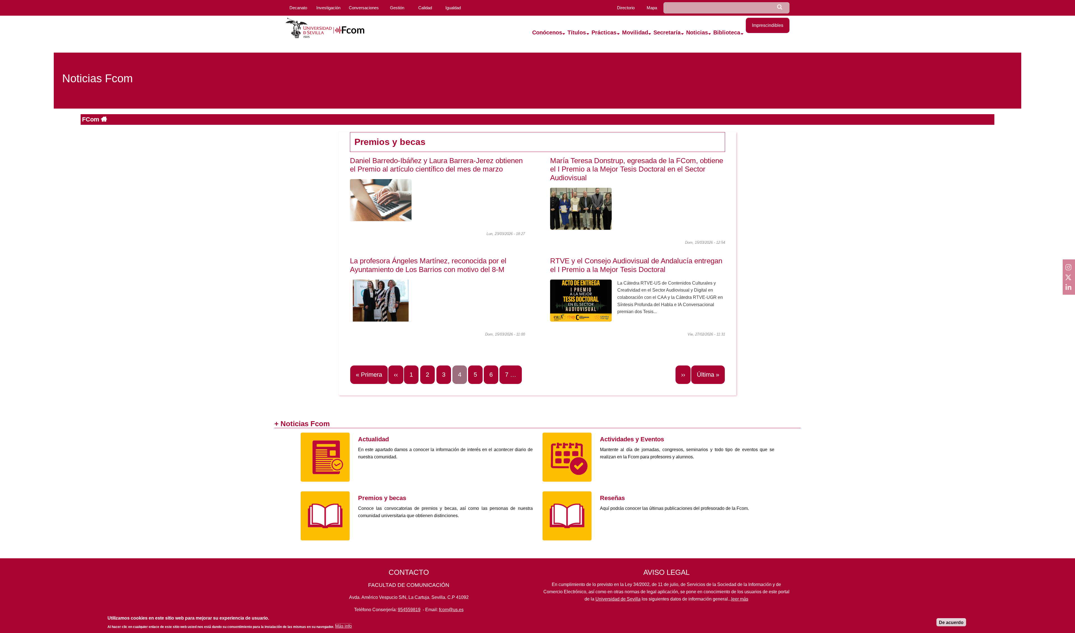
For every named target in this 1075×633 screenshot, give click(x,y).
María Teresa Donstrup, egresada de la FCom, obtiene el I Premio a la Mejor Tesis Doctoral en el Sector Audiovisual (636, 169)
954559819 (409, 609)
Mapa (652, 7)
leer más (739, 599)
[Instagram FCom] (1068, 267)
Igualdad (453, 7)
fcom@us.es (451, 609)
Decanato (298, 7)
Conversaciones (364, 7)
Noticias (697, 32)
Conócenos (547, 32)
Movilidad (635, 32)
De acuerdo (951, 622)
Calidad (425, 7)
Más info (343, 626)
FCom (91, 119)
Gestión (397, 7)
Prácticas (604, 32)
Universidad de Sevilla (618, 599)
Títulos (576, 32)
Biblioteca (726, 32)
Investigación (328, 7)
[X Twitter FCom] (1068, 277)
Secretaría (667, 32)
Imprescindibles (767, 25)
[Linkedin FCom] (1068, 287)
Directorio (626, 7)
